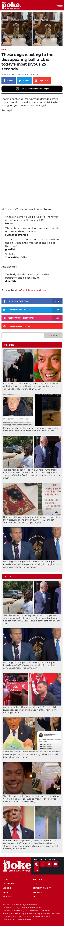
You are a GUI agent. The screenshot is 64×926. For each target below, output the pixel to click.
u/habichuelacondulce (32, 290)
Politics (37, 879)
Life (35, 883)
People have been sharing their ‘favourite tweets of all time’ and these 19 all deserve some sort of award (31, 429)
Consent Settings (51, 913)
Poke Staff (6, 74)
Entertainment (42, 888)
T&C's (5, 913)
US (34, 896)
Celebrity (8, 883)
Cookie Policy (17, 913)
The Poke (18, 5)
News (6, 879)
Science (7, 896)
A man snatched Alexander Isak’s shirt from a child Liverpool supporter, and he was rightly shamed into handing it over (30, 710)
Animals (4, 49)
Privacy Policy (33, 913)
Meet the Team (25, 919)
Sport (6, 892)
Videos (7, 888)
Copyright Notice (13, 916)
